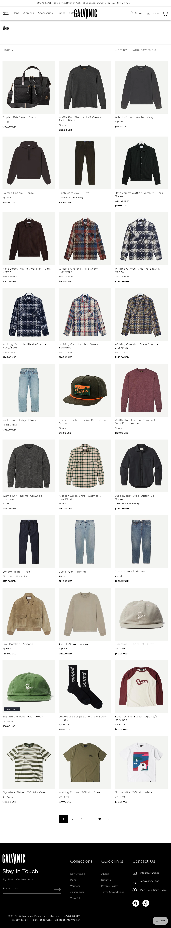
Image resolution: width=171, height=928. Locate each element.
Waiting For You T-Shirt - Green (80, 792)
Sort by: (121, 50)
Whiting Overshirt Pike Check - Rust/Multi (79, 270)
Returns (106, 880)
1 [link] (63, 819)
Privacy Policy (109, 886)
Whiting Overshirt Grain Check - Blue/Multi (136, 346)
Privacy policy (19, 920)
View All (75, 898)
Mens (73, 880)
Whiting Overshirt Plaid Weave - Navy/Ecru (24, 346)
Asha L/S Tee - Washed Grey (134, 117)
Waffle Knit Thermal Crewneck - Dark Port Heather (136, 422)
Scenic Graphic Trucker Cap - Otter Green (82, 422)
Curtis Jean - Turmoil (73, 572)
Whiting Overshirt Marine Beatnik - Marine (138, 270)
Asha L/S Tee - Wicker (74, 644)
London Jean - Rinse (16, 572)
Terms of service (41, 920)
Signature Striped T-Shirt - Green (25, 792)
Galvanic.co (26, 916)
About (105, 874)
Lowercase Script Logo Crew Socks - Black (83, 718)
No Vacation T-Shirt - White (133, 792)
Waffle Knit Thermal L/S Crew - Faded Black (80, 119)
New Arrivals (77, 874)
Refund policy (71, 916)
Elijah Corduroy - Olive (74, 193)
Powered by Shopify (46, 916)
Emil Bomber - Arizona (18, 644)
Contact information (67, 920)
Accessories (77, 892)
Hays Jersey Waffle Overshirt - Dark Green (139, 195)
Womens (75, 886)
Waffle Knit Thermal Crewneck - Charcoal (24, 497)
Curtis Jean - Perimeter (130, 572)
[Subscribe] (57, 889)
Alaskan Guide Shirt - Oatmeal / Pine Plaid (80, 497)
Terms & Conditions (112, 892)
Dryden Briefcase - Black (19, 117)
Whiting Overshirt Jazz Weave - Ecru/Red (80, 346)
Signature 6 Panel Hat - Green (23, 717)
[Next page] (108, 819)
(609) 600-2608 (149, 882)
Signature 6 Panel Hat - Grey (134, 644)
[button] (6, 13)
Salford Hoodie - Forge (18, 193)
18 (99, 819)
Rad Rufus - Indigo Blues (19, 420)
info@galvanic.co (149, 873)
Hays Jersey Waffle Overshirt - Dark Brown (27, 270)
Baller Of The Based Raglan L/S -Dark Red (137, 718)
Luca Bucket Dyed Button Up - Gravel (135, 497)
